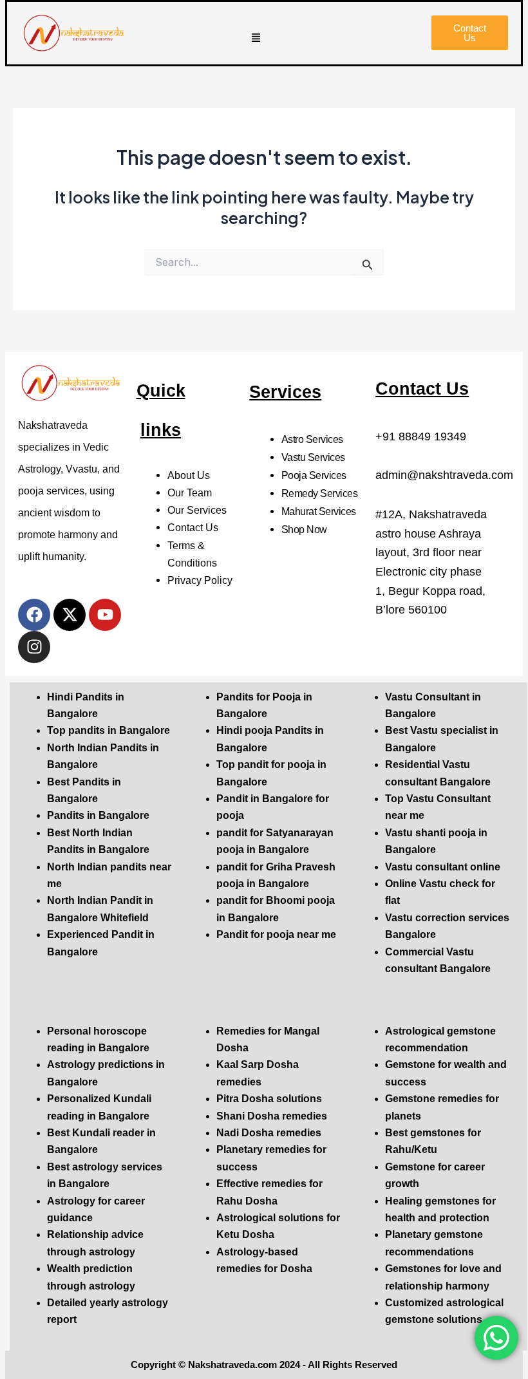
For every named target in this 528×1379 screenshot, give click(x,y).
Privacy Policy (199, 580)
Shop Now (304, 529)
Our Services (197, 510)
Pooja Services (313, 475)
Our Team (189, 492)
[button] (256, 39)
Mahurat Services (318, 511)
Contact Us (192, 527)
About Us (188, 475)
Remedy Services (319, 493)
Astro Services (312, 439)
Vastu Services (313, 457)
